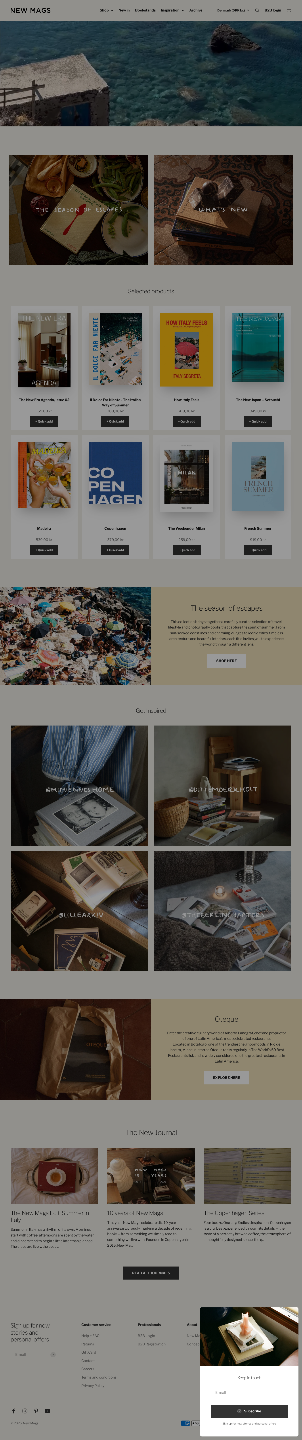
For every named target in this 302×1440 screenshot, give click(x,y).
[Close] (289, 1316)
